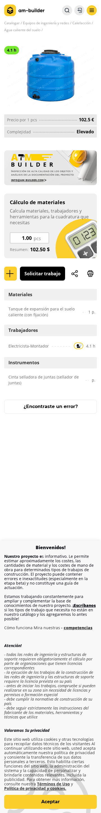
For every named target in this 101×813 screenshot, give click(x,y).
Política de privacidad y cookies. (35, 788)
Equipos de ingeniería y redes (46, 23)
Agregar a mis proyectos (10, 274)
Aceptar (50, 801)
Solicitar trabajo (42, 274)
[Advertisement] (50, 483)
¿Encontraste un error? (51, 406)
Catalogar (12, 23)
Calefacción (81, 23)
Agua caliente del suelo (22, 30)
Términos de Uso (53, 784)
